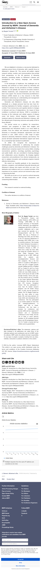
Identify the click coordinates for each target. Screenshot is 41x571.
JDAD (11, 7)
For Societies (25, 500)
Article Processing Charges (10, 489)
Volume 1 (17, 7)
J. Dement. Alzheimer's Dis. (10, 473)
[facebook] (13, 363)
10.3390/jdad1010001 (9, 9)
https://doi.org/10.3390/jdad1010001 (13, 48)
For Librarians (25, 496)
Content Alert (10, 479)
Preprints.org (6, 515)
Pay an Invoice (6, 491)
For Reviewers (25, 491)
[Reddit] (19, 363)
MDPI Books (5, 513)
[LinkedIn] (10, 363)
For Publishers (25, 498)
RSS (3, 479)
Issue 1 (24, 7)
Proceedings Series (7, 527)
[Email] (3, 363)
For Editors (24, 493)
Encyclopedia (6, 522)
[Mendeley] (23, 363)
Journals (5, 7)
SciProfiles (5, 520)
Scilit (3, 518)
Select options (7, 540)
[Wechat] (16, 363)
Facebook (24, 513)
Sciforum (4, 511)
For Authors (25, 489)
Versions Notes (20, 57)
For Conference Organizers (29, 503)
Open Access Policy (8, 493)
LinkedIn (24, 511)
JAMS (3, 525)
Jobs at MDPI (6, 498)
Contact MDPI (6, 496)
